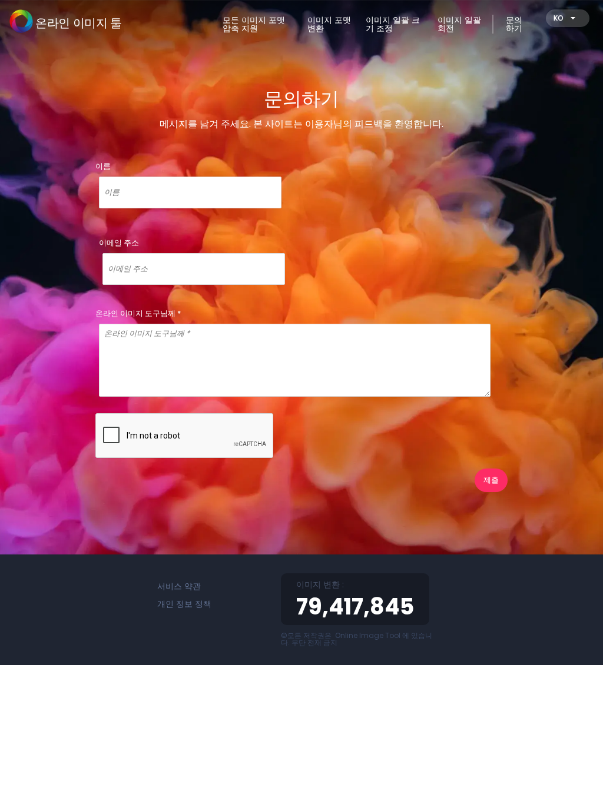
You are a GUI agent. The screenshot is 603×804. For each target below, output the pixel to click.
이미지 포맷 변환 (329, 24)
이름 (103, 166)
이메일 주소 (119, 242)
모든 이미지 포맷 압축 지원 (254, 24)
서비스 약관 (179, 586)
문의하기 (514, 24)
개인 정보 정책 (184, 604)
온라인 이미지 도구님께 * (138, 313)
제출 (491, 480)
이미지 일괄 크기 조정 (393, 24)
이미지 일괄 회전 (459, 24)
